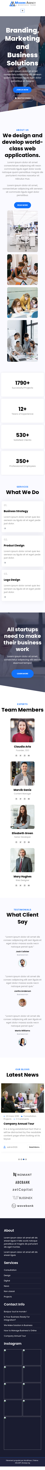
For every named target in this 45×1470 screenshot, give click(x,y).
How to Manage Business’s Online (20, 1334)
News (6, 1290)
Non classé (9, 1295)
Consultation (10, 1274)
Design (22, 1116)
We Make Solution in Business (18, 1329)
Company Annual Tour (15, 1339)
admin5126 (8, 1151)
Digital (7, 1284)
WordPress (28, 1464)
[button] (22, 90)
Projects (8, 1300)
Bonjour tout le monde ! (15, 1315)
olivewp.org (25, 1467)
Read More (29, 1151)
